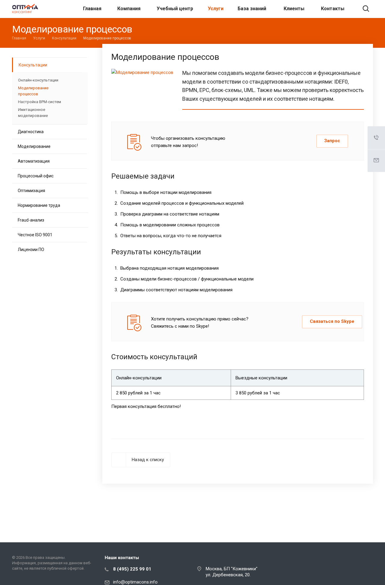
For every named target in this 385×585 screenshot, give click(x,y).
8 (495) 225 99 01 (132, 569)
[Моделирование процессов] (142, 72)
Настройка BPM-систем (39, 102)
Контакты (332, 8)
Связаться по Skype (332, 321)
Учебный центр (175, 8)
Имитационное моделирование (33, 112)
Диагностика (31, 131)
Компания (128, 8)
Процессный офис (36, 175)
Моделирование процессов (33, 91)
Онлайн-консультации (38, 80)
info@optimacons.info (135, 582)
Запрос (332, 140)
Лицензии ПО (31, 249)
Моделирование (34, 146)
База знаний (252, 8)
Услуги (215, 8)
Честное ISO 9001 (35, 234)
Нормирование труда (39, 205)
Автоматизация (34, 161)
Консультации (33, 65)
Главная (92, 8)
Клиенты (294, 8)
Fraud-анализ (31, 220)
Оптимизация (31, 190)
